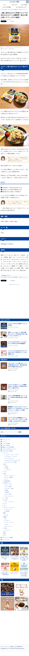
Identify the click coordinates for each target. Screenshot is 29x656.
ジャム (6, 524)
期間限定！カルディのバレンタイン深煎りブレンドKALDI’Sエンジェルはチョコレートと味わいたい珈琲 (18, 408)
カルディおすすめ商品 (7, 7)
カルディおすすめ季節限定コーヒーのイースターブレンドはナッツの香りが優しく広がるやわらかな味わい (17, 419)
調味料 (5, 516)
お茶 (4, 464)
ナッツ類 (5, 498)
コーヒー (5, 452)
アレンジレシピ (6, 539)
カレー (5, 505)
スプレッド (7, 520)
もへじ (5, 535)
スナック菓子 (8, 486)
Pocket (12, 21)
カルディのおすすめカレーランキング (14, 573)
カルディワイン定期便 (7, 537)
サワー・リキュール (10, 475)
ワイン (6, 479)
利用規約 (12, 646)
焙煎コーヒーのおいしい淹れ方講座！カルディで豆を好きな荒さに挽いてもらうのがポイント (17, 334)
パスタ (6, 515)
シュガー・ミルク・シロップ (12, 454)
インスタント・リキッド (11, 456)
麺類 (4, 513)
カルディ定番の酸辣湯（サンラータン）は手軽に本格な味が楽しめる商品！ (17, 397)
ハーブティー (8, 469)
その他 (5, 528)
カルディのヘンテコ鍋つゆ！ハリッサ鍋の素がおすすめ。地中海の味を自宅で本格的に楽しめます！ (17, 365)
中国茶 (6, 467)
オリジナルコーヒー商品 (11, 462)
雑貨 (4, 533)
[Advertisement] (14, 654)
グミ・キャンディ (9, 496)
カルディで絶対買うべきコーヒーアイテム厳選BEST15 (14, 557)
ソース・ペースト (9, 522)
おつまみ (5, 499)
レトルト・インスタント (9, 507)
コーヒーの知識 (6, 443)
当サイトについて (4, 646)
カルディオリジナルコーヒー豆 (12, 460)
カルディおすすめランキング (21, 7)
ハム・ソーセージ (9, 501)
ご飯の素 (7, 511)
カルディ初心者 (24, 4)
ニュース (4, 441)
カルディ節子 (15, 2)
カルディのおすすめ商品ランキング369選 (5, 557)
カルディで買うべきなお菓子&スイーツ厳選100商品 (5, 573)
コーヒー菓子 (8, 494)
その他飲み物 (6, 481)
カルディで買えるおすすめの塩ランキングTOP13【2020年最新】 (24, 573)
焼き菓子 (7, 492)
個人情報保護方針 (19, 646)
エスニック (7, 530)
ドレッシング (8, 526)
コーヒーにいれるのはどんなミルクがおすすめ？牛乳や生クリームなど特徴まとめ (17, 352)
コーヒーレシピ (6, 439)
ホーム (5, 4)
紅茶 (6, 466)
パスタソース (8, 509)
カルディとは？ (14, 4)
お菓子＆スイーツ (7, 482)
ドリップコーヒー (9, 458)
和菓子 (6, 490)
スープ (5, 471)
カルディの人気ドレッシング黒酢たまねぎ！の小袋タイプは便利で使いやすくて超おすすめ (17, 386)
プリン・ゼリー (8, 484)
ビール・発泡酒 (8, 477)
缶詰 (4, 531)
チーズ (5, 503)
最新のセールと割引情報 (8, 447)
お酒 (4, 473)
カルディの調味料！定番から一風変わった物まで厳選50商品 (24, 558)
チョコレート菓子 (9, 488)
